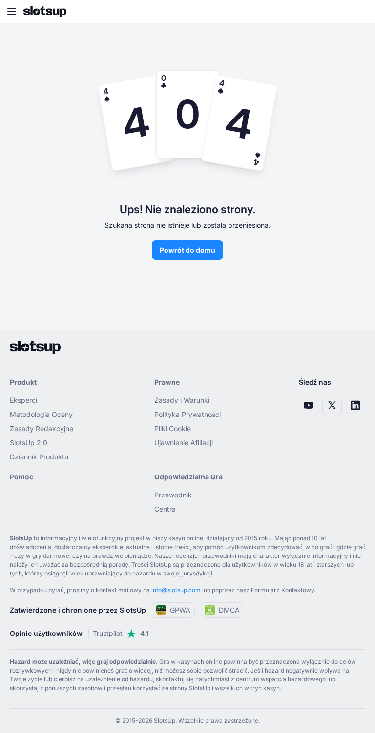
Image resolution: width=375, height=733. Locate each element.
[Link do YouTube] (308, 405)
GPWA (180, 610)
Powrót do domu (187, 250)
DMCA (229, 610)
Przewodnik (173, 495)
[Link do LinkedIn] (355, 405)
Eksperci (23, 400)
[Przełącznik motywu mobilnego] (358, 12)
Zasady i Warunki (181, 400)
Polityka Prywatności (187, 414)
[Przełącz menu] (12, 11)
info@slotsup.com (176, 590)
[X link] (332, 405)
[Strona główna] (44, 11)
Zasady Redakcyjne (41, 428)
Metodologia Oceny (41, 414)
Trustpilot (121, 633)
